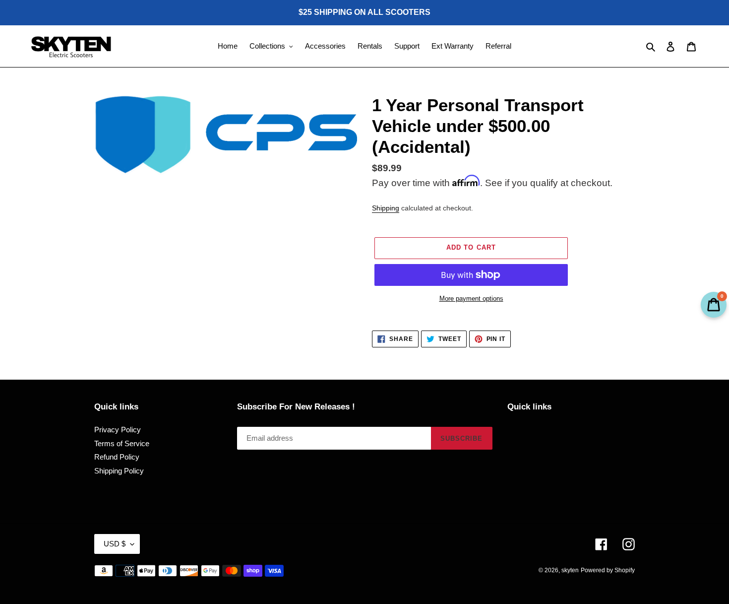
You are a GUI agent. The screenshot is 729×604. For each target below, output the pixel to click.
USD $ (114, 543)
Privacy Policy (117, 429)
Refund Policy (116, 457)
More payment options (471, 298)
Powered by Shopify (608, 570)
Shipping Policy (119, 471)
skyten (570, 570)
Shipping (385, 208)
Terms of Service (121, 443)
